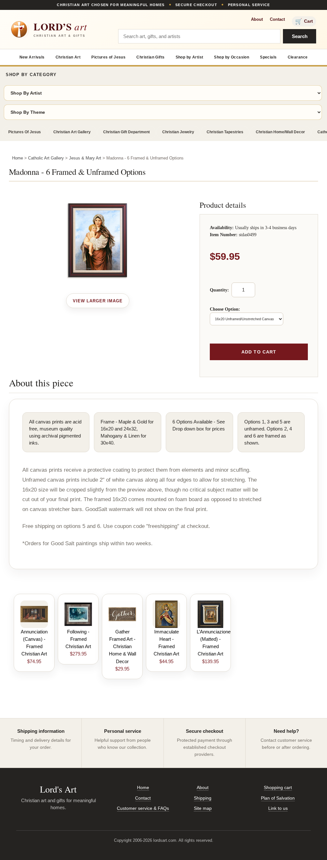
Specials (268, 57)
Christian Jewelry (178, 132)
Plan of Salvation (278, 798)
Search (300, 36)
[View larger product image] (98, 300)
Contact (277, 19)
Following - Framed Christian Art (78, 639)
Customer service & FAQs (143, 808)
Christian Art (68, 57)
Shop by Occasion (231, 57)
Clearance (298, 57)
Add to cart (258, 351)
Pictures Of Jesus (24, 132)
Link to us (278, 808)
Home (17, 158)
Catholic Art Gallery (46, 158)
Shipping (202, 798)
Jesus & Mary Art (85, 158)
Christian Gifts (150, 57)
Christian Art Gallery (72, 132)
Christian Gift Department (126, 132)
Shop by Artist (189, 57)
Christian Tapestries (225, 132)
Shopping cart (278, 787)
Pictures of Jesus (108, 57)
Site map (203, 808)
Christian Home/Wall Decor (280, 132)
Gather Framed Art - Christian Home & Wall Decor (122, 646)
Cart (304, 21)
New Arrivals (32, 57)
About (257, 19)
